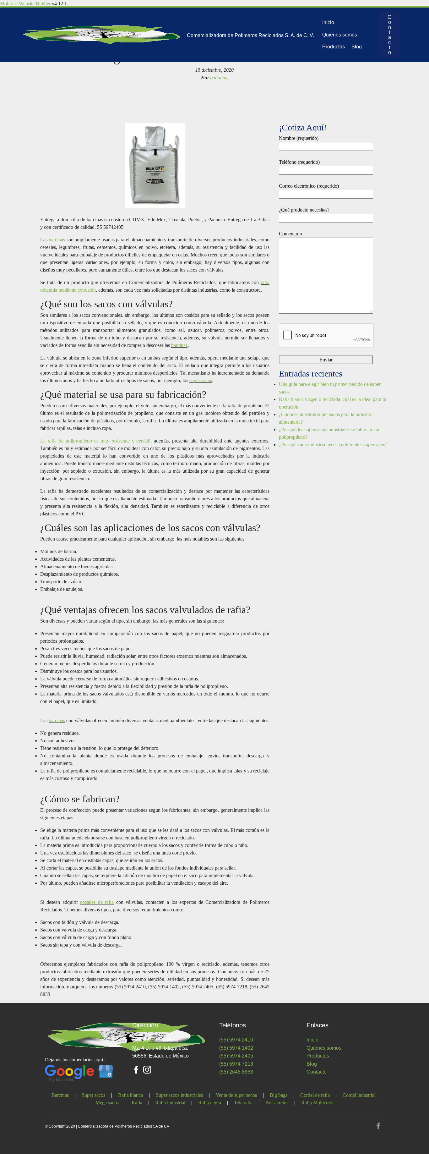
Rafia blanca (130, 1095)
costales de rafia (97, 902)
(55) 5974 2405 (236, 1055)
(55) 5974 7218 (236, 1064)
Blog (356, 46)
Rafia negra (209, 1102)
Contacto (390, 34)
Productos (333, 46)
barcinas (57, 239)
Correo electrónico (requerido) (309, 186)
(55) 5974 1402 (236, 1048)
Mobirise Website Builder (25, 3)
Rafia (137, 1102)
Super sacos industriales (179, 1095)
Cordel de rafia (315, 1095)
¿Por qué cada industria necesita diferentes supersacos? (333, 444)
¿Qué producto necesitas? (304, 209)
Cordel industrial (359, 1095)
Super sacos (93, 1095)
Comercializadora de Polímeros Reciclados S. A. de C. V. (250, 35)
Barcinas (60, 1095)
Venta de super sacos (236, 1095)
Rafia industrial (170, 1102)
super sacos (200, 380)
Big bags (278, 1095)
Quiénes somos (339, 34)
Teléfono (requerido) (299, 162)
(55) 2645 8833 (236, 1071)
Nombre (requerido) (298, 138)
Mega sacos (107, 1102)
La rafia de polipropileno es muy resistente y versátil (95, 440)
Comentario (290, 233)
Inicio (328, 22)
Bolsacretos (276, 1102)
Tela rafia (243, 1102)
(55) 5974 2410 (236, 1039)
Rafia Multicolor (317, 1102)
